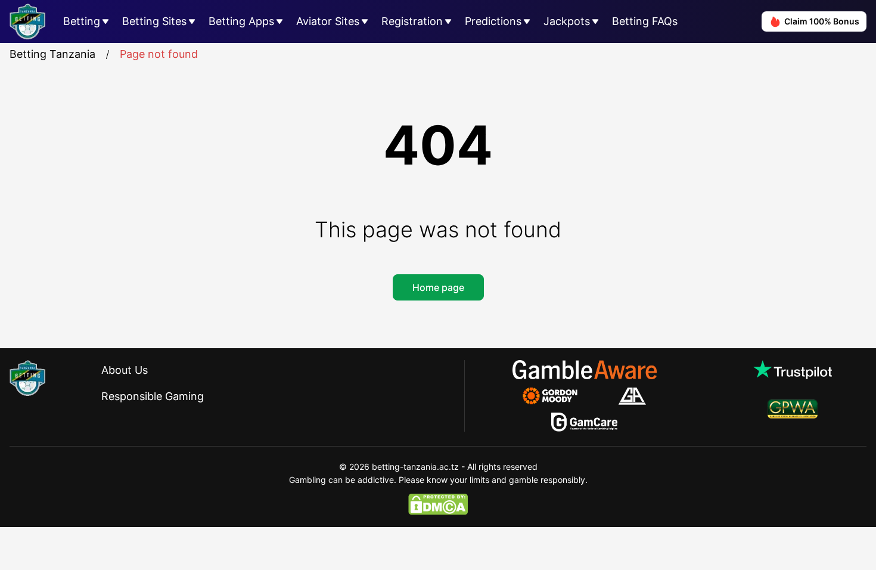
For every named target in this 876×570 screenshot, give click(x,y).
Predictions (493, 21)
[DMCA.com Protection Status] (438, 504)
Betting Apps (241, 21)
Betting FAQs (645, 21)
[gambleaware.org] (584, 369)
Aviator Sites (327, 21)
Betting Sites (154, 21)
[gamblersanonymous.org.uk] (632, 395)
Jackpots (566, 21)
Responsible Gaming (152, 396)
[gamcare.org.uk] (584, 422)
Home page (438, 287)
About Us (124, 370)
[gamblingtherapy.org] (558, 395)
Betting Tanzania (52, 54)
